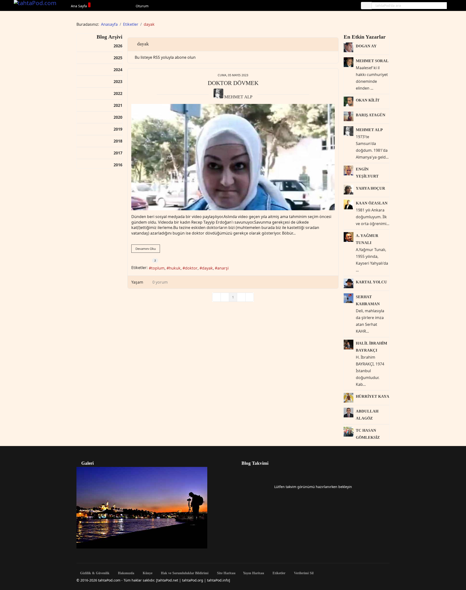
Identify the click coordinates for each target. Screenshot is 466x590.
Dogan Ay (366, 46)
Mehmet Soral (372, 61)
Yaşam (137, 282)
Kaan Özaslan (372, 203)
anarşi (223, 268)
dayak (207, 268)
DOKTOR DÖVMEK (233, 83)
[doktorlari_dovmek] (233, 157)
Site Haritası (225, 573)
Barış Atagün (370, 115)
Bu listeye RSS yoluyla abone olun (165, 57)
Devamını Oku (145, 248)
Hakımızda (125, 573)
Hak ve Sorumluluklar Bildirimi (184, 573)
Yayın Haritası (253, 573)
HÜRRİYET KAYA (372, 396)
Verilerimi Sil (303, 573)
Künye (147, 573)
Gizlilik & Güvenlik (94, 573)
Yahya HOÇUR (370, 188)
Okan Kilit (368, 100)
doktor (191, 268)
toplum (158, 268)
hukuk (175, 268)
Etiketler (278, 573)
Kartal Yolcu (371, 282)
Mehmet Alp (238, 96)
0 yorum (160, 282)
